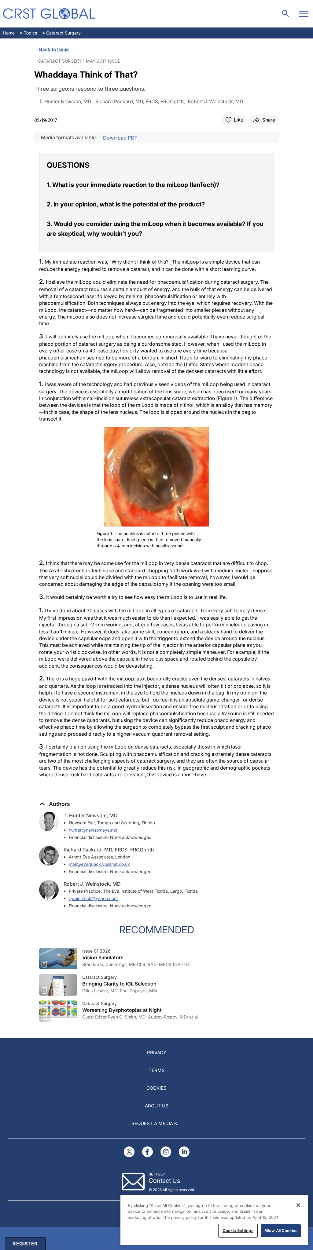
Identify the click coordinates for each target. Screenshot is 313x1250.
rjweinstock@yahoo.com (93, 898)
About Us (156, 1106)
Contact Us (164, 1180)
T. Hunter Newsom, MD (91, 815)
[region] (214, 1220)
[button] (54, 804)
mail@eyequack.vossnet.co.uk (99, 864)
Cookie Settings (238, 1230)
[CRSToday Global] (49, 13)
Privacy (156, 1052)
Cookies (156, 1088)
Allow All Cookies (280, 1230)
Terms (157, 1070)
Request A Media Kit (156, 1123)
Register (25, 1244)
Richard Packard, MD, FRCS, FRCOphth (109, 850)
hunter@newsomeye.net (93, 830)
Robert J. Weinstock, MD (92, 884)
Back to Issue (54, 49)
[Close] (298, 1205)
